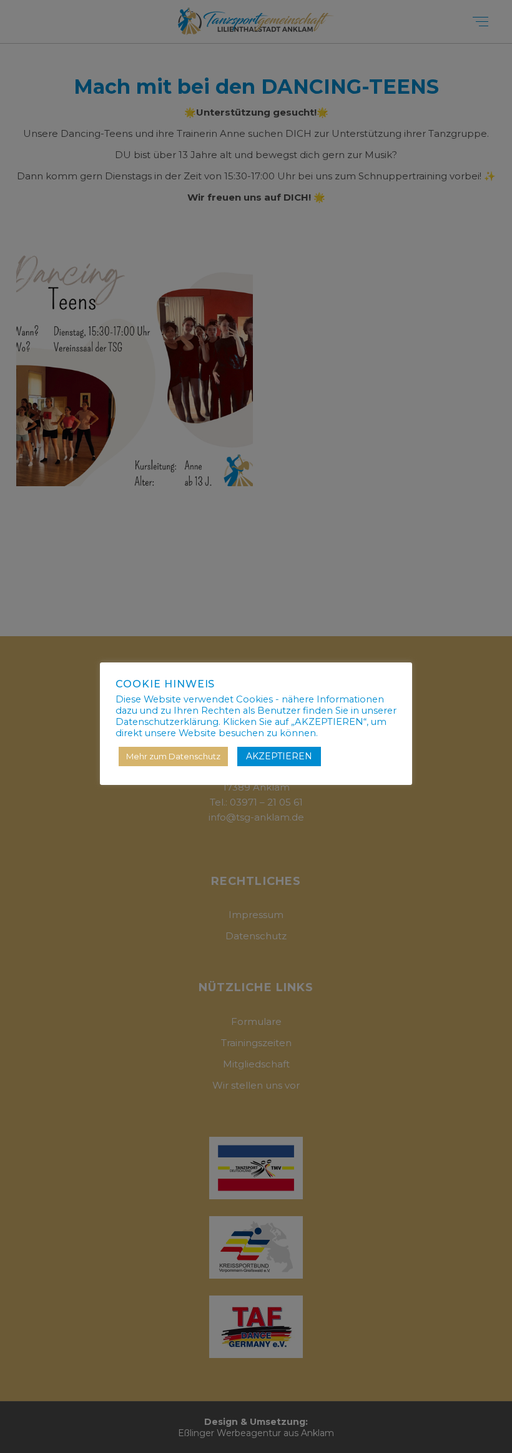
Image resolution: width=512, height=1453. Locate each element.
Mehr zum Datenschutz (173, 756)
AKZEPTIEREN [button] (279, 756)
